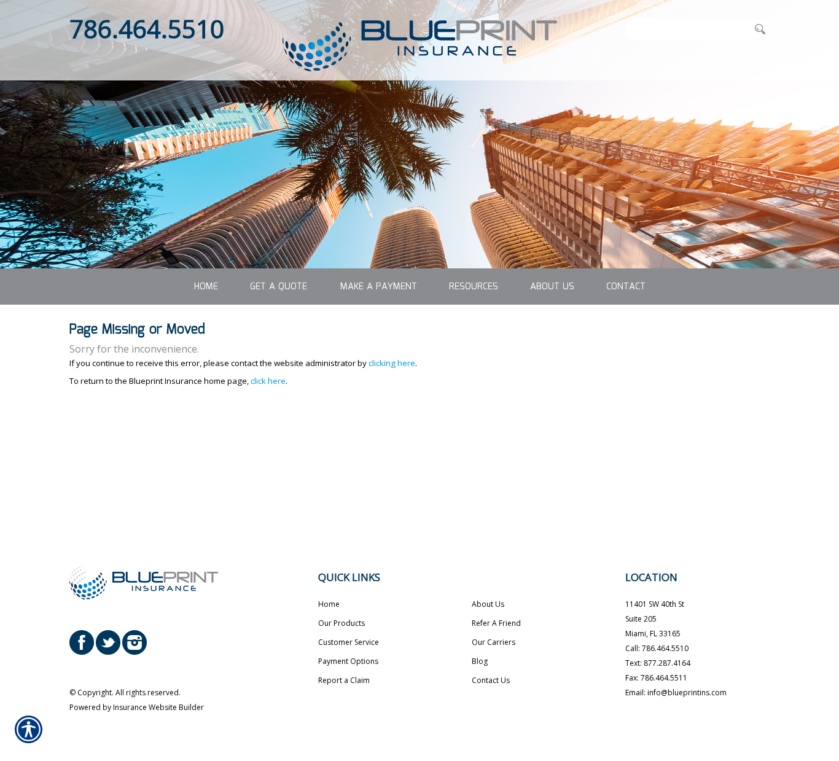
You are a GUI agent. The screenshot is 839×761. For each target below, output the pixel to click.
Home (329, 604)
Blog (480, 661)
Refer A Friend (496, 623)
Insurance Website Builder (158, 707)
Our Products (341, 623)
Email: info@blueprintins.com (676, 692)
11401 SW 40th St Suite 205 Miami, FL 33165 (654, 619)
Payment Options (348, 661)
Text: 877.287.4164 (657, 663)
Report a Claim (344, 680)
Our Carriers (493, 642)
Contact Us (491, 680)
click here (268, 380)
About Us (488, 604)
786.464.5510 (146, 28)
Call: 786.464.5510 (657, 648)
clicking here (392, 363)
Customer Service (348, 642)
